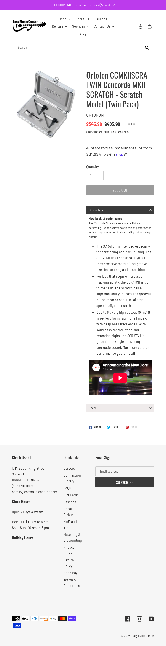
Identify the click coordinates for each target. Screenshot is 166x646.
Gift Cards (71, 494)
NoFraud (70, 521)
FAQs (67, 487)
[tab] (120, 210)
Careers (69, 468)
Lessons (70, 501)
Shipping (92, 132)
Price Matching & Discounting (73, 534)
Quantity (92, 166)
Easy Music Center (143, 636)
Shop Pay (70, 572)
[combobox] (83, 47)
